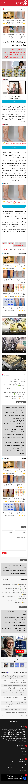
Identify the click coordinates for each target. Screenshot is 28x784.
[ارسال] (6, 249)
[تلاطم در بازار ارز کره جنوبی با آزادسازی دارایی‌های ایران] (14, 326)
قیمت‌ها (11, 771)
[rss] (17, 722)
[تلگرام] (11, 722)
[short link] (8, 249)
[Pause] (4, 93)
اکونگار (9, 776)
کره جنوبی (11, 243)
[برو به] (25, 775)
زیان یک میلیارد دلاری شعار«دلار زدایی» (16, 369)
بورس (11, 762)
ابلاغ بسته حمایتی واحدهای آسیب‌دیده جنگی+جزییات (14, 568)
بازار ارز (4, 243)
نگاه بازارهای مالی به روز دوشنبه (17, 421)
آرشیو (25, 754)
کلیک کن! (14, 147)
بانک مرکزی (22, 243)
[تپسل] (3, 79)
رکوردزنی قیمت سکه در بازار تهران (16, 432)
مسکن (11, 765)
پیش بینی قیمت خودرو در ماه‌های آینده (15, 442)
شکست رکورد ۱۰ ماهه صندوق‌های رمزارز (17, 565)
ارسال (4, 553)
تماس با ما (23, 748)
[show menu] (5, 3)
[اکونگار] (17, 3)
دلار (17, 243)
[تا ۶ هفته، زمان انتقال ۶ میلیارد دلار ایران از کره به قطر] (14, 345)
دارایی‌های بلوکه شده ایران (19, 245)
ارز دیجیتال (10, 768)
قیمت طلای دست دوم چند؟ (19, 625)
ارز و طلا (24, 768)
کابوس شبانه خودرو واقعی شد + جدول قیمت (14, 429)
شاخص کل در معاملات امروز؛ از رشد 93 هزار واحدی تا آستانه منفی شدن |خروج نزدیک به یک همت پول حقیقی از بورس (13, 415)
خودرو (24, 765)
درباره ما (24, 751)
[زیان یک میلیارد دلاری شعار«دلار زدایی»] (14, 363)
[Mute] (6, 93)
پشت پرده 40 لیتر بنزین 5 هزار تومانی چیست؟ (15, 622)
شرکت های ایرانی (22, 762)
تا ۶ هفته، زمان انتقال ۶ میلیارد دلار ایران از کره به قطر (14, 350)
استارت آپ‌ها (23, 771)
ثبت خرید (14, 101)
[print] (5, 250)
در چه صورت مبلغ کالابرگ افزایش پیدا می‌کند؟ (14, 434)
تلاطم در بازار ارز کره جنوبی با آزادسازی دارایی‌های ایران (14, 332)
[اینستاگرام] (14, 722)
